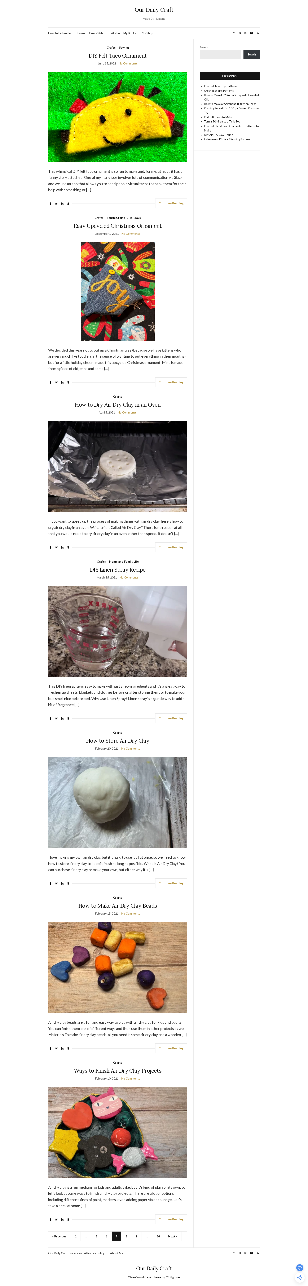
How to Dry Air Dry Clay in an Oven (117, 404)
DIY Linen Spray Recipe (118, 569)
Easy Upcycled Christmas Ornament (118, 225)
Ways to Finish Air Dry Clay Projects (118, 1070)
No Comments (128, 63)
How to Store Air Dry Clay (117, 740)
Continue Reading (171, 203)
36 (158, 1236)
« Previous (59, 1236)
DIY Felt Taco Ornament (118, 55)
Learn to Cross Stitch (91, 33)
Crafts (111, 47)
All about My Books (123, 33)
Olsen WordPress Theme (144, 1277)
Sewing (124, 47)
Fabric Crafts (116, 217)
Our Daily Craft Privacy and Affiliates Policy (76, 1253)
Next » (172, 1236)
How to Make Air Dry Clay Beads (117, 905)
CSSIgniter (173, 1277)
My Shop (147, 33)
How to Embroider (60, 33)
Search (204, 47)
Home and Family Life (124, 561)
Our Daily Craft (154, 9)
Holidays (134, 217)
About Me (116, 1253)
